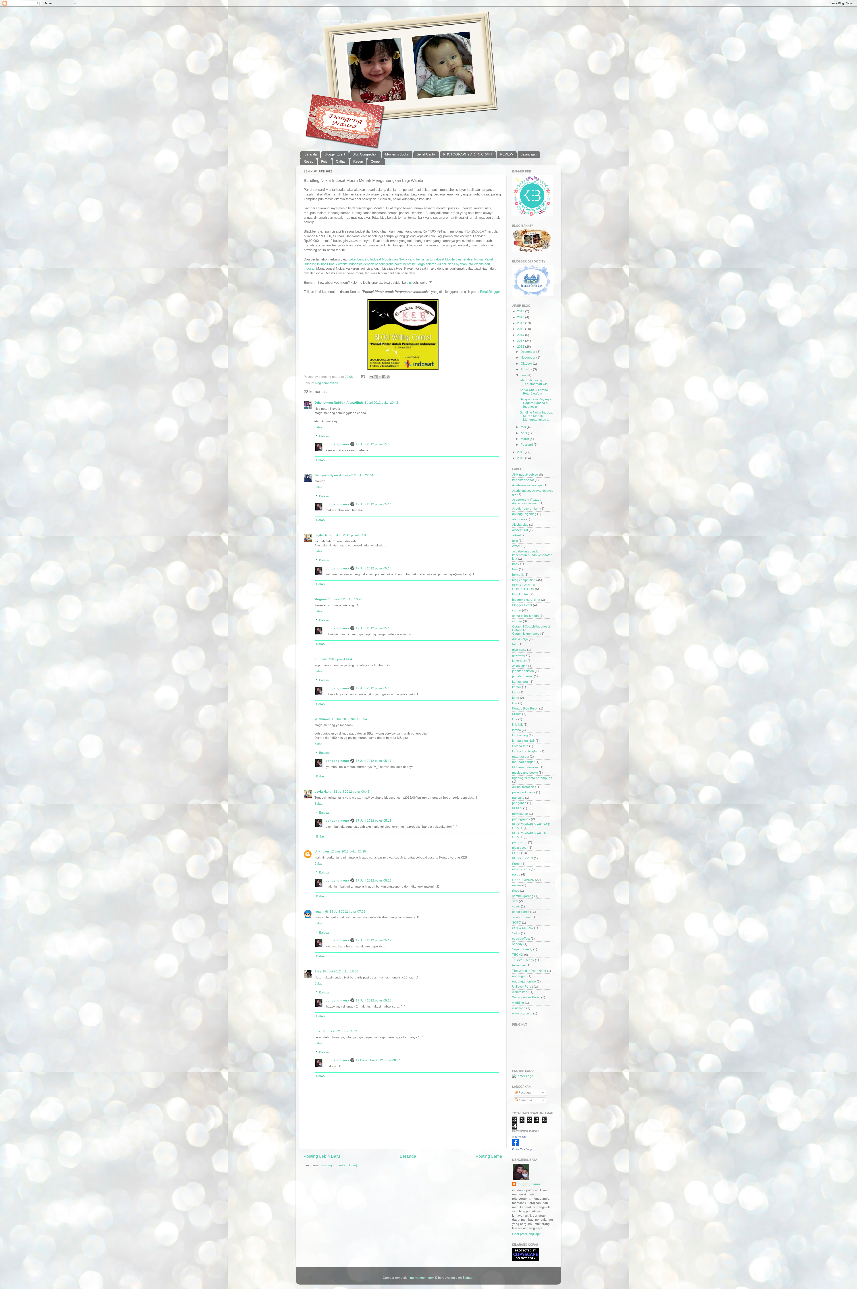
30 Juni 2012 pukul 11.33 (339, 1031)
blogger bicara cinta (526, 599)
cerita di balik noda (525, 615)
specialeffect (521, 938)
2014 (521, 335)
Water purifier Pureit (526, 997)
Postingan (525, 1092)
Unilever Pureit (522, 986)
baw (515, 569)
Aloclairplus (520, 524)
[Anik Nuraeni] (515, 1144)
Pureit (516, 863)
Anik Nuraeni (519, 1136)
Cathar (341, 161)
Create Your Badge (522, 1149)
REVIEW (506, 154)
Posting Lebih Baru (322, 1156)
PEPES (517, 808)
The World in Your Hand (529, 970)
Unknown (321, 851)
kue (514, 719)
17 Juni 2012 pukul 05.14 (373, 504)
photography (521, 819)
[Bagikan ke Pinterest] (388, 377)
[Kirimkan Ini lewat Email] (371, 377)
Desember (528, 351)
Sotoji (516, 933)
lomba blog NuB (523, 740)
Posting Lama (489, 1156)
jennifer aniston (523, 671)
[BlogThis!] (375, 377)
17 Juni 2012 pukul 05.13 (373, 444)
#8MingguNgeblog (525, 474)
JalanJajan (529, 154)
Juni (524, 375)
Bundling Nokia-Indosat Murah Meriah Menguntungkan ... (536, 416)
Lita (317, 1031)
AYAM (516, 546)
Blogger (468, 1277)
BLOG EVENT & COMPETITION (523, 587)
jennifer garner (522, 676)
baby (515, 564)
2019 (521, 311)
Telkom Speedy (523, 960)
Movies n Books (397, 154)
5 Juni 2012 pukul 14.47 (337, 659)
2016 (521, 329)
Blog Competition (365, 154)
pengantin (519, 803)
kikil (514, 703)
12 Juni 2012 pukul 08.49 (351, 791)
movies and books (525, 772)
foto (515, 644)
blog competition (326, 383)
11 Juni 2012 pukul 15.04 (349, 719)
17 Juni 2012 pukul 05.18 (373, 820)
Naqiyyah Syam (326, 475)
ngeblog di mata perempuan (532, 778)
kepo (515, 697)
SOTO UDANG (522, 928)
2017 (521, 323)
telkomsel (519, 965)
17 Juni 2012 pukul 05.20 (373, 1000)
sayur (516, 906)
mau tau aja (520, 756)
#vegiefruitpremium (525, 508)
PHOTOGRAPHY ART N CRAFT (467, 154)
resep (516, 874)
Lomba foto (520, 746)
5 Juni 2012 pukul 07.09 (351, 535)
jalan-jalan (519, 660)
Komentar (525, 1100)
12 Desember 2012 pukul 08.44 (378, 1060)
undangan (519, 976)
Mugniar (320, 599)
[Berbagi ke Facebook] (384, 377)
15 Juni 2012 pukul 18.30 (340, 971)
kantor (516, 687)
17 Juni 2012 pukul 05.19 (373, 940)
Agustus (527, 369)
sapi (515, 901)
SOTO (516, 922)
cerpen (517, 621)
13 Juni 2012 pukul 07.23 (347, 911)
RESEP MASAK (523, 880)
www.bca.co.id (522, 1013)
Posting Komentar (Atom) (339, 1165)
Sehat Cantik (426, 154)
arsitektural (520, 530)
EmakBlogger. (490, 292)
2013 (521, 340)
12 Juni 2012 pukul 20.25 (348, 851)
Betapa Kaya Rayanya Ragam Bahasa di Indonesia (535, 403)
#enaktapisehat (523, 480)
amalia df (321, 911)
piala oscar (520, 847)
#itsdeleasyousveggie (527, 485)
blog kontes (520, 594)
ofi (316, 659)
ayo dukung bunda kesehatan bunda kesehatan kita (532, 555)
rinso (515, 890)
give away (519, 649)
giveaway (518, 655)
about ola (518, 519)
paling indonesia (523, 792)
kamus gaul (520, 681)
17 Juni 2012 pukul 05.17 (373, 760)
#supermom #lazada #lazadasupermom (526, 501)
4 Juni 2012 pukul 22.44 (356, 475)
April (524, 433)
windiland (518, 1008)
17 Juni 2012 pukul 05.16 (373, 628)
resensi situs (521, 869)
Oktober (527, 363)
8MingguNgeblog (524, 514)
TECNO (517, 954)
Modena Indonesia (525, 767)
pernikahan (520, 813)
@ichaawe (322, 719)
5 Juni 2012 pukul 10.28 (345, 599)
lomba (516, 730)
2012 (521, 346)
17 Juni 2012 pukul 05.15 (373, 568)
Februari (527, 444)
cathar (516, 610)
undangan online (524, 981)
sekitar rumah (522, 917)
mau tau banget (523, 762)
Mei (524, 427)
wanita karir (520, 992)
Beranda (310, 154)
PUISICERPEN (522, 858)
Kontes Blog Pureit (525, 708)
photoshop (519, 842)
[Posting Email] (363, 376)
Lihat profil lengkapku (527, 1234)
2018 (521, 317)
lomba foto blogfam (525, 751)
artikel (516, 535)
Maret (525, 439)
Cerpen (376, 161)
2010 (521, 458)
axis (515, 540)
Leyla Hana (323, 535)
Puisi (324, 161)
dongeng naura (337, 444)
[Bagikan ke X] (379, 377)
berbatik (518, 574)
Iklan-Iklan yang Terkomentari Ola (534, 382)
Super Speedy (522, 949)
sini (409, 282)
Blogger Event (334, 154)
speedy (517, 944)
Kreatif (516, 714)
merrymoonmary (421, 1277)
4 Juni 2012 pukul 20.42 (381, 402)
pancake (518, 797)
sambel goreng (522, 896)
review (516, 885)
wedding (518, 1002)
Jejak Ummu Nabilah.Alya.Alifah (338, 402)
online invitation (523, 787)
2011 (521, 452)
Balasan (325, 436)
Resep (308, 161)
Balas (318, 427)
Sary (317, 971)
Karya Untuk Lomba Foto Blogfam (534, 391)
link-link (517, 724)
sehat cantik (520, 911)
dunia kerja (520, 639)
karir (515, 692)
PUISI (516, 853)
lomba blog (520, 735)
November (528, 357)
